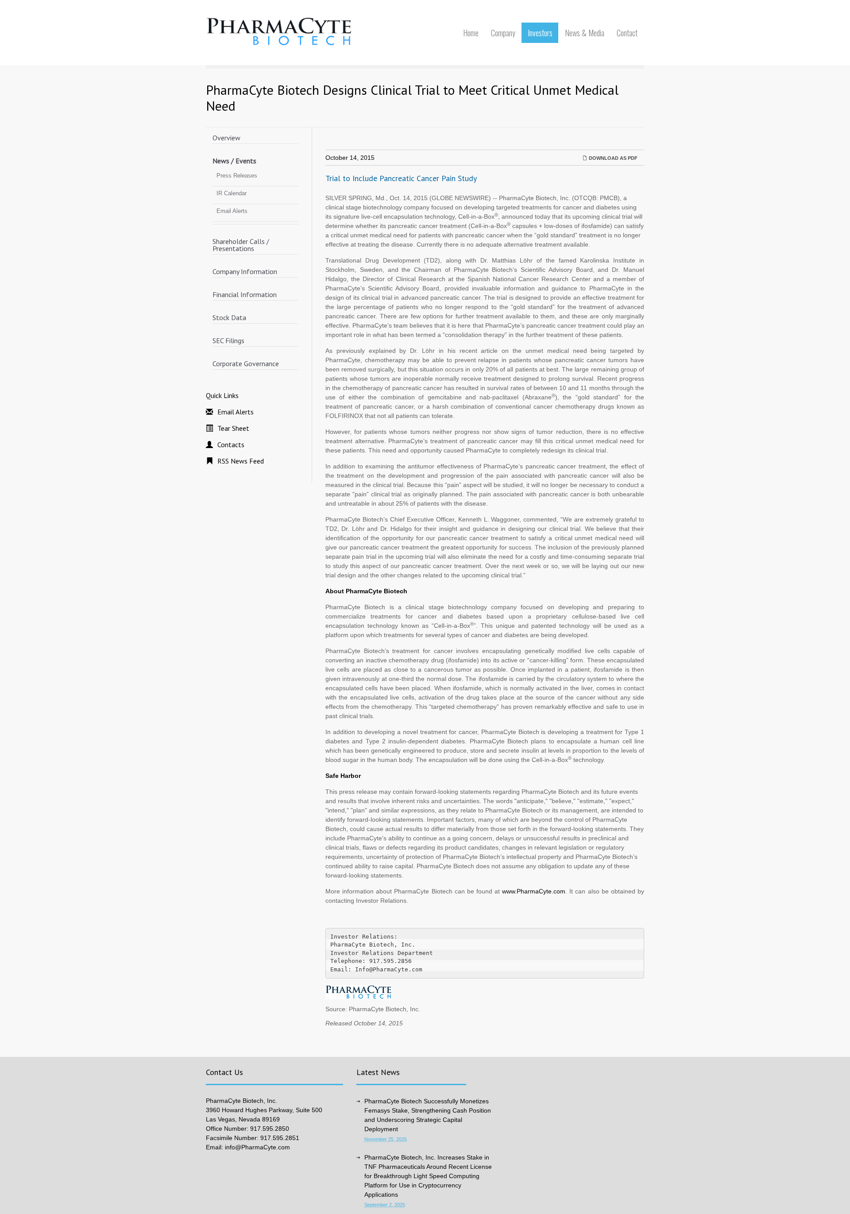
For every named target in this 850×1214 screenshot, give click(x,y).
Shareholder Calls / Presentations (240, 245)
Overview (226, 137)
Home (471, 33)
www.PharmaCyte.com (533, 891)
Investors (540, 33)
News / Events (234, 160)
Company (503, 33)
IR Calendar (231, 193)
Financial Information (244, 294)
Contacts (230, 444)
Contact (627, 33)
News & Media (584, 33)
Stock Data (229, 317)
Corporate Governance (245, 363)
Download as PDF (612, 158)
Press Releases (236, 175)
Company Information (244, 271)
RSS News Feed (240, 460)
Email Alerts (231, 211)
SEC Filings (228, 340)
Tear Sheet (233, 428)
